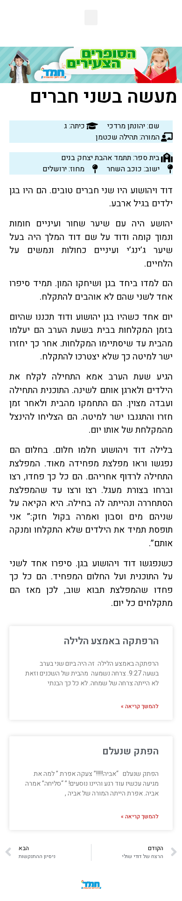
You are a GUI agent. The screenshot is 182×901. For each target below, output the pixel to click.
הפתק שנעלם (130, 751)
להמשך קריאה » (140, 706)
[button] (91, 17)
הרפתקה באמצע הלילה (111, 641)
